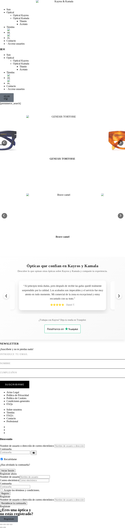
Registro (5, 493)
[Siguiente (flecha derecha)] (4, 527)
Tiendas (10, 27)
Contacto (11, 40)
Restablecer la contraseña (13, 503)
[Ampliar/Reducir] (1, 524)
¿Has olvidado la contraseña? (15, 464)
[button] (62, 49)
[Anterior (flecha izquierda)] (1, 527)
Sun (9, 9)
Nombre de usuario (10, 476)
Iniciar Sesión (7, 470)
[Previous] (4, 143)
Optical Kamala (21, 18)
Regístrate (5, 496)
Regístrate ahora (8, 473)
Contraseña (6, 449)
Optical (10, 12)
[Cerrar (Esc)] (11, 524)
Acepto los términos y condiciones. (22, 490)
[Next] (120, 143)
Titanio (23, 21)
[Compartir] (8, 524)
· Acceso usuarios (16, 43)
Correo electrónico (9, 480)
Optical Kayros (21, 15)
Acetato (24, 24)
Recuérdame (10, 459)
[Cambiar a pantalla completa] (4, 524)
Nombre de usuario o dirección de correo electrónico (27, 445)
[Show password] (34, 453)
